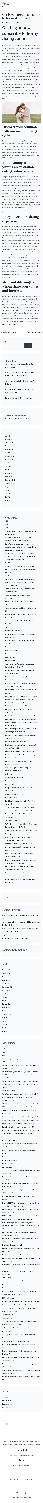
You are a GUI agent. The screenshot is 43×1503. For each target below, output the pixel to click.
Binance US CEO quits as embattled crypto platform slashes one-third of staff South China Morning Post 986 (21, 621)
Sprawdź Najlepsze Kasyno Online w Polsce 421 (19, 807)
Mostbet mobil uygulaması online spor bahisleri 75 (20, 751)
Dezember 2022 (10, 477)
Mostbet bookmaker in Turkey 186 (15, 742)
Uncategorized (7, 22)
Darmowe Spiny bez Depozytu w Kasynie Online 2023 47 (19, 1150)
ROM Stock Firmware (11, 798)
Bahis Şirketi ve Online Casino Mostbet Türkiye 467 (21, 614)
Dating (7, 647)
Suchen (4, 341)
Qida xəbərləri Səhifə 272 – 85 (14, 794)
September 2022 (10, 483)
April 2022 (8, 500)
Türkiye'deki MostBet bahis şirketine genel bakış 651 (21, 830)
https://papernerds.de (11, 1485)
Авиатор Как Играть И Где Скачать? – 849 (18, 844)
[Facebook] (21, 1493)
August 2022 (9, 487)
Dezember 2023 (10, 446)
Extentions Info (10, 657)
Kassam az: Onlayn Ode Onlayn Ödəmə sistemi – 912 (21, 690)
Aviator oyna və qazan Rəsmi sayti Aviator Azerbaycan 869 (20, 1117)
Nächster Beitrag (35, 332)
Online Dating (9, 774)
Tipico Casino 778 (10, 817)
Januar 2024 (9, 442)
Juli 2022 (7, 490)
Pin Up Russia (9, 784)
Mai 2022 (7, 497)
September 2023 (10, 456)
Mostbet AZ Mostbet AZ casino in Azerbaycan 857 (20, 716)
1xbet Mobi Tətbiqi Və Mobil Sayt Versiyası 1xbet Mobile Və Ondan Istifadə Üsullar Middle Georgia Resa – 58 (20, 569)
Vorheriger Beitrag (8, 332)
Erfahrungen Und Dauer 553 (14, 654)
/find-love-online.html (9, 324)
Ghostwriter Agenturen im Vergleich (21, 1456)
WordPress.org (7, 1407)
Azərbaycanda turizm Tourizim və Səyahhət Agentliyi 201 (19, 1123)
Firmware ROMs (10, 660)
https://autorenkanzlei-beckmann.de (21, 1482)
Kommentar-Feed (7, 1404)
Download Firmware (11, 650)
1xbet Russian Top (11, 576)
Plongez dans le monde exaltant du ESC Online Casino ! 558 (20, 1291)
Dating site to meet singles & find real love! (18, 398)
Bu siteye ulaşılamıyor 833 (13, 631)
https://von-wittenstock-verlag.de (28, 1485)
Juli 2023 (7, 463)
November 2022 (10, 480)
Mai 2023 (7, 470)
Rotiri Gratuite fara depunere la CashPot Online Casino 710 (20, 1301)
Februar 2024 (9, 439)
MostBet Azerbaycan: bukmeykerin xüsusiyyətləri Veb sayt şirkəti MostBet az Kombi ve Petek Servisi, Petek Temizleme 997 (21, 722)
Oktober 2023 (9, 453)
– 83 (6, 528)
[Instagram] (26, 1493)
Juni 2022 (8, 494)
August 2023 (9, 459)
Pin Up (7, 781)
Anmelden (5, 1397)
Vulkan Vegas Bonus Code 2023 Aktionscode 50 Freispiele (20, 928)
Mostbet (8, 693)
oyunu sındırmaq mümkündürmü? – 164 (17, 777)
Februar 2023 (9, 473)
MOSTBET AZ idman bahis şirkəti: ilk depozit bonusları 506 (20, 1216)
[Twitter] (17, 1493)
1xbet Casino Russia (11, 563)
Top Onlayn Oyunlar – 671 (13, 821)
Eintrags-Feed (6, 1400)
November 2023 (10, 449)
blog (6, 627)
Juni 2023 (8, 466)
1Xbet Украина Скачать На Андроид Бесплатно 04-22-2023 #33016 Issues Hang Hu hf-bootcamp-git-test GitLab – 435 (20, 582)
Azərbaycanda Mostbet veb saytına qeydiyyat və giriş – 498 (20, 1120)
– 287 (6, 521)
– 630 (6, 524)
